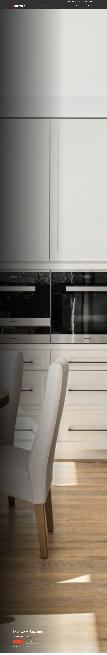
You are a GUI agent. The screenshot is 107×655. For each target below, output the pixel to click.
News (68, 1)
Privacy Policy (91, 1)
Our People (74, 1)
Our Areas (85, 1)
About (79, 1)
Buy (46, 5)
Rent (52, 5)
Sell (42, 5)
